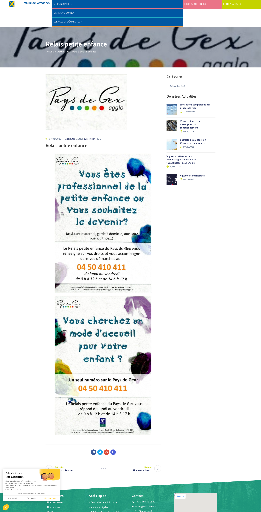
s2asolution (89, 138)
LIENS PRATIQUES (232, 4)
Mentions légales (99, 507)
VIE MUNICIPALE (61, 4)
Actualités (63, 51)
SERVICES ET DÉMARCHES (67, 21)
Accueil (50, 51)
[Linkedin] (113, 452)
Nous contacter (55, 502)
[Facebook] (93, 452)
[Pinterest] (106, 452)
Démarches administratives (105, 502)
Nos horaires (53, 507)
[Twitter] (100, 452)
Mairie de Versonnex (37, 3)
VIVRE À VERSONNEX (64, 13)
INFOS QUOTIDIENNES (195, 4)
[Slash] (103, 468)
